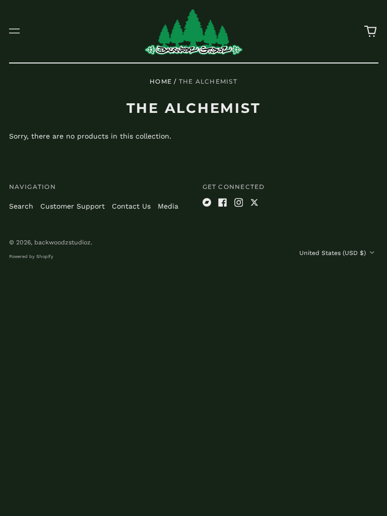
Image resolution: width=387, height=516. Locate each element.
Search (21, 206)
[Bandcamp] (207, 202)
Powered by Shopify (31, 256)
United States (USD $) (333, 252)
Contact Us (131, 206)
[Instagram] (238, 202)
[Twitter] (254, 202)
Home (161, 81)
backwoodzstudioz (62, 242)
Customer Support (72, 206)
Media (168, 206)
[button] (370, 31)
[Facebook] (222, 202)
